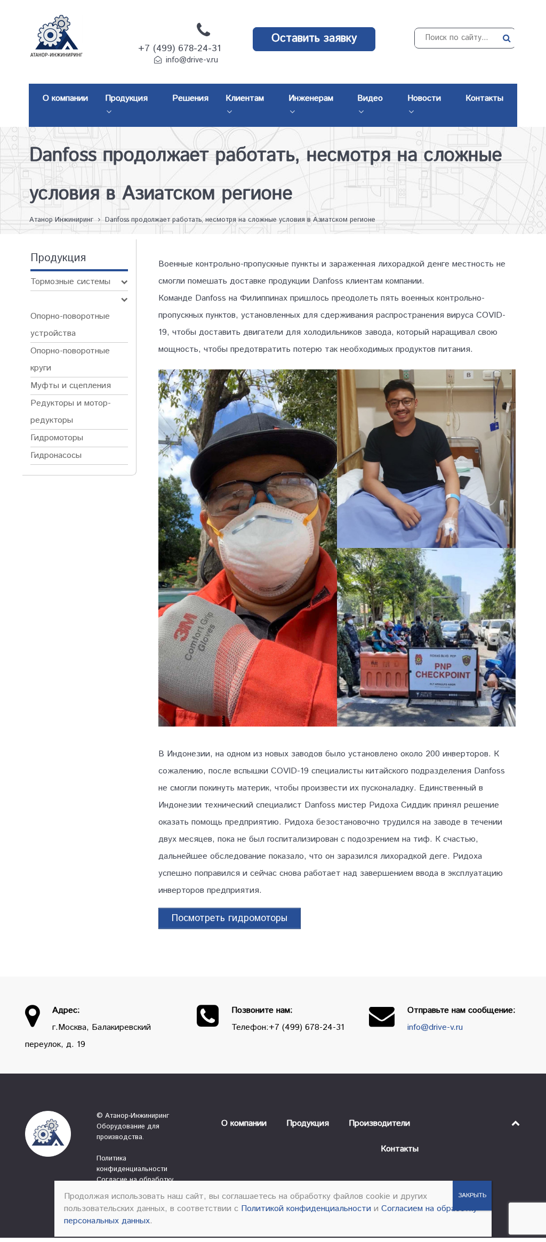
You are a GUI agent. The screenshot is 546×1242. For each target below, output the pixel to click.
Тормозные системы (70, 282)
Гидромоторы (56, 438)
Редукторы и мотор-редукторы (70, 411)
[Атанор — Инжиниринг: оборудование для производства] (53, 1134)
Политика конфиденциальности (132, 1164)
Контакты (400, 1149)
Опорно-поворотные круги (70, 359)
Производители (379, 1123)
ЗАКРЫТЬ (472, 1195)
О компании (244, 1123)
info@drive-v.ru (192, 60)
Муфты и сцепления (70, 386)
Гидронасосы (56, 455)
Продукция (307, 1123)
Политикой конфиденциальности (306, 1209)
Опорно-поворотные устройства (70, 325)
